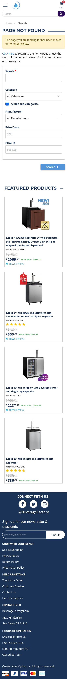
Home (8, 23)
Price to (10, 143)
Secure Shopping (12, 550)
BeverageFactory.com (15, 611)
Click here (8, 53)
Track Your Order (12, 580)
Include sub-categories (24, 104)
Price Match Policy (13, 567)
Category (11, 89)
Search (9, 71)
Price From (12, 127)
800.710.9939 (18, 637)
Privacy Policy (10, 556)
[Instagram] (44, 504)
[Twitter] (33, 504)
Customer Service (13, 586)
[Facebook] (22, 504)
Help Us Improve (12, 598)
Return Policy (10, 562)
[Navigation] (5, 5)
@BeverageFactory (33, 512)
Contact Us (9, 592)
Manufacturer (14, 111)
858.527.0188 (15, 643)
